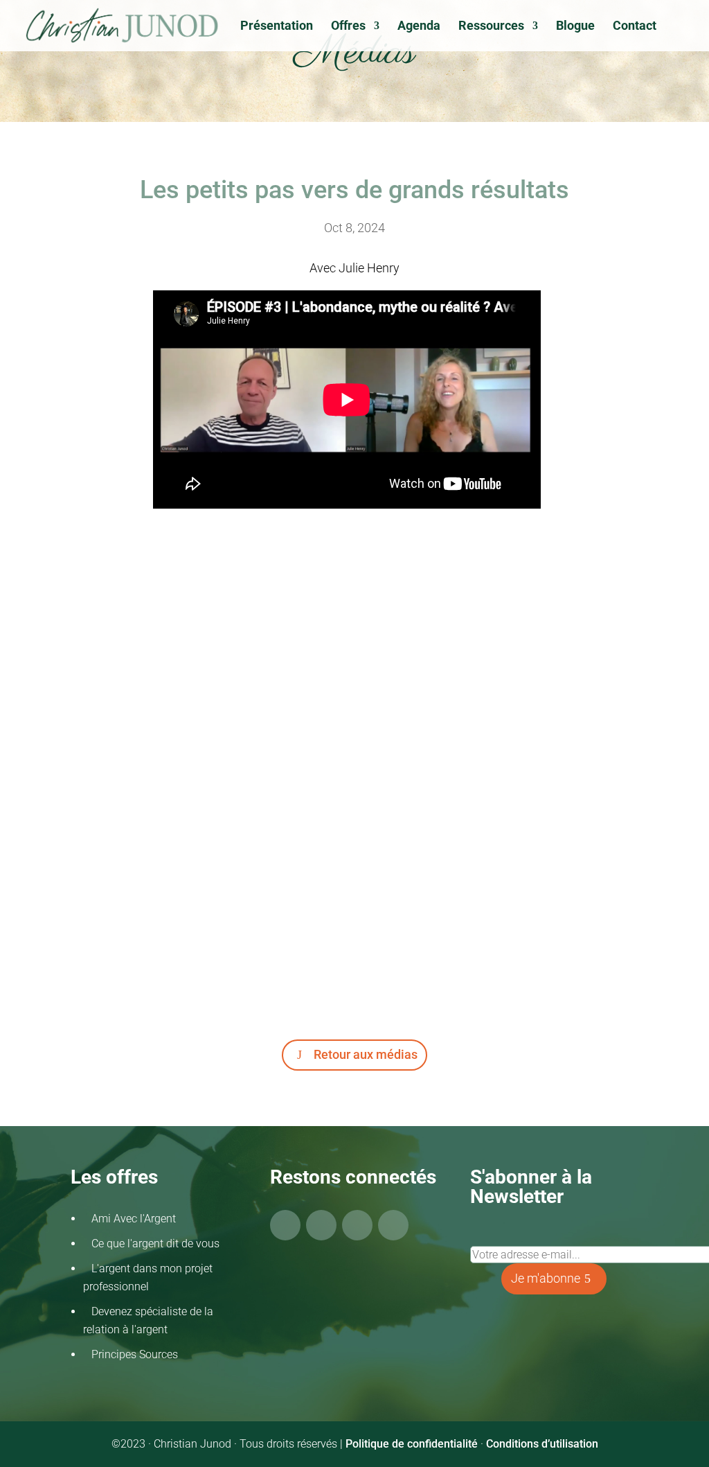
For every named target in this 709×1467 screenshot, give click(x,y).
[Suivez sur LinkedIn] (393, 1225)
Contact (634, 27)
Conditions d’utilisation (542, 1443)
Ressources (491, 27)
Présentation (276, 27)
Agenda (418, 27)
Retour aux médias (366, 1054)
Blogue (575, 27)
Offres (348, 27)
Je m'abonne (545, 1278)
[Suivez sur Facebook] (285, 1225)
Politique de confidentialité (411, 1443)
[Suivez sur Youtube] (321, 1225)
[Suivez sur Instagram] (357, 1225)
